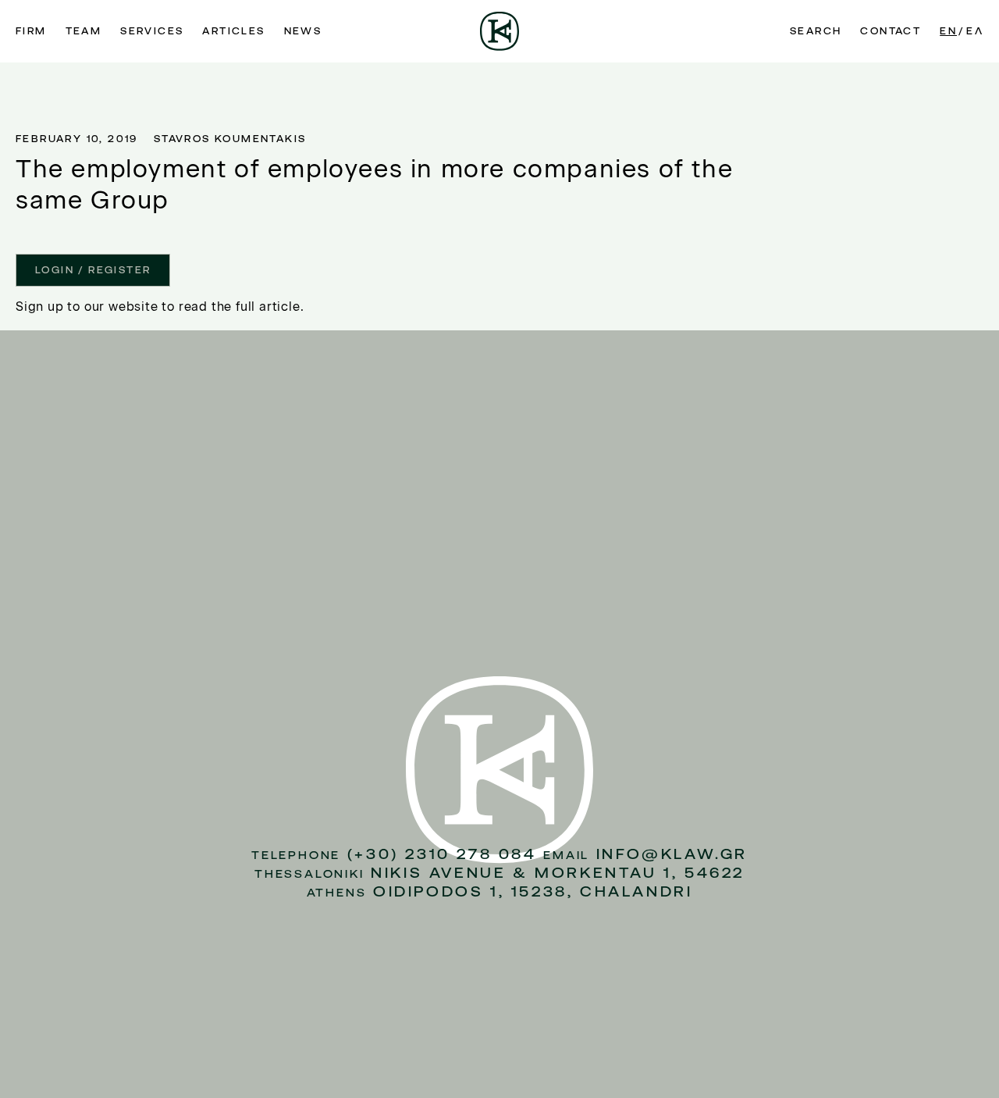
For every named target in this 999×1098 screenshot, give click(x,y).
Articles (233, 31)
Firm (31, 31)
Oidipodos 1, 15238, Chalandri (532, 891)
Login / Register (93, 270)
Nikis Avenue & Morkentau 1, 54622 (558, 872)
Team (84, 31)
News (303, 31)
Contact (890, 31)
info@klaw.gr (672, 854)
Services (151, 31)
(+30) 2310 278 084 (442, 854)
